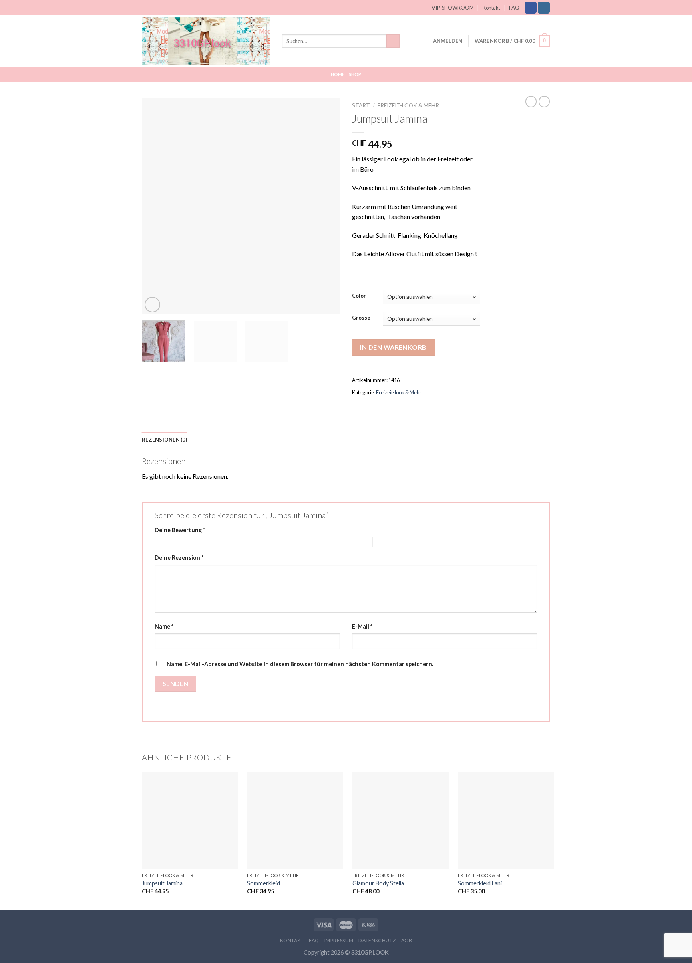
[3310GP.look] (206, 41)
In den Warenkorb (393, 347)
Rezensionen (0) (164, 439)
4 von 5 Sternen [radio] (330, 542)
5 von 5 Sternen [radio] (393, 542)
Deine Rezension (179, 557)
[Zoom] (152, 304)
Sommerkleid (263, 883)
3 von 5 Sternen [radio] (272, 542)
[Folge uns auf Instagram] (544, 8)
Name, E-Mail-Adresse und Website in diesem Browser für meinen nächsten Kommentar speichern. (300, 664)
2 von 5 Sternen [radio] (219, 542)
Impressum (339, 940)
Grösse (361, 318)
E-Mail (362, 626)
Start (361, 105)
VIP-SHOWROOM (453, 7)
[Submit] (393, 41)
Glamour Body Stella (378, 883)
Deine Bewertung (180, 530)
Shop (355, 74)
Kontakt (491, 7)
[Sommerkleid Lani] (506, 820)
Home (338, 74)
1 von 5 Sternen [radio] (171, 542)
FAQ (514, 7)
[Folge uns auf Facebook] (531, 8)
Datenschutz (377, 940)
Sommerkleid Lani (480, 883)
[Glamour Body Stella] (400, 820)
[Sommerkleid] (295, 820)
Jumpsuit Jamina (162, 883)
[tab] (164, 440)
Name (164, 626)
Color (359, 296)
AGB (406, 940)
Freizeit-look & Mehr (408, 105)
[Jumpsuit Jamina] (190, 820)
